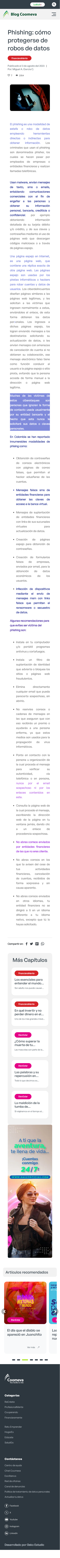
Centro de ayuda (13, 1465)
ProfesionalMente (14, 1407)
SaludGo (9, 1442)
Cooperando (11, 1412)
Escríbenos (10, 1475)
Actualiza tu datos (14, 1496)
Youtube (14, 1519)
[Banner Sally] (30, 1191)
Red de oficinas (13, 1481)
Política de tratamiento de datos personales (27, 1491)
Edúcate (9, 1437)
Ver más (31, 1347)
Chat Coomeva (13, 1470)
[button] (11, 1191)
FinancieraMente (20, 58)
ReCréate (10, 1401)
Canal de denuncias (15, 1486)
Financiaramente (13, 1417)
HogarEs (9, 1432)
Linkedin (14, 1533)
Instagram (14, 1526)
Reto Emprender (13, 1426)
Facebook (14, 1505)
